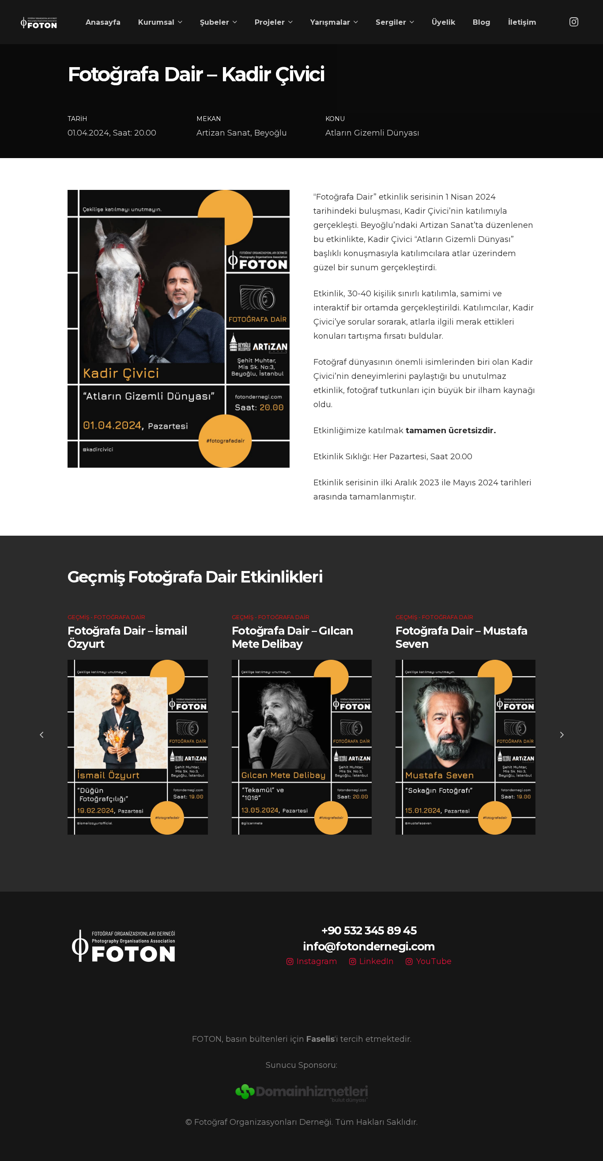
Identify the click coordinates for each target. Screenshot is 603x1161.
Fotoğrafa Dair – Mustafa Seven (462, 637)
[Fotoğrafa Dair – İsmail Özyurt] (137, 747)
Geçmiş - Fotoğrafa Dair (106, 617)
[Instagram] (574, 22)
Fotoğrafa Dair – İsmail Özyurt (127, 637)
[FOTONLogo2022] (38, 22)
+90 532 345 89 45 (369, 930)
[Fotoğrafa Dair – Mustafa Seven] (465, 747)
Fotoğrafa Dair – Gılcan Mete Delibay (292, 637)
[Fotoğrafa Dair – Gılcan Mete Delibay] (302, 747)
